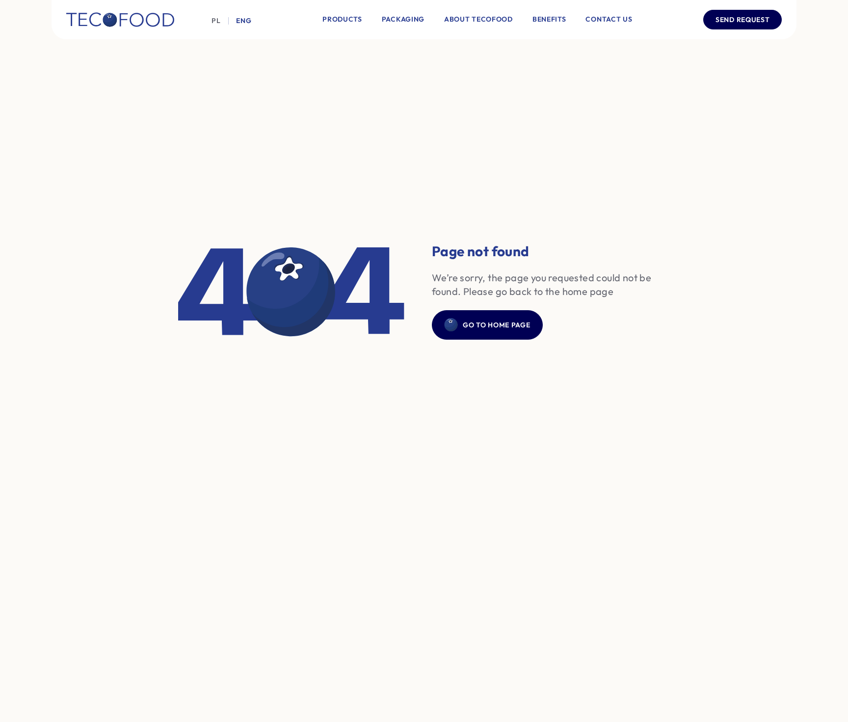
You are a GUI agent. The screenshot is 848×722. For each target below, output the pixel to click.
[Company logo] (120, 19)
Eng (243, 21)
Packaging (403, 19)
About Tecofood (478, 19)
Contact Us (608, 19)
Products (342, 19)
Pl (216, 21)
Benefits (549, 19)
